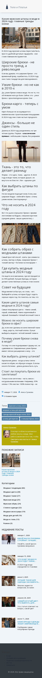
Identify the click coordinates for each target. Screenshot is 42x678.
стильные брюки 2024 (29, 419)
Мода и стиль (11, 519)
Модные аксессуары (14, 511)
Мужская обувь (12, 503)
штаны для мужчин (10, 419)
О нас (8, 656)
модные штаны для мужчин (14, 410)
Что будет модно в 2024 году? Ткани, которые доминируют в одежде (29, 562)
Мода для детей (12, 515)
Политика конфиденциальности (19, 660)
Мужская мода (11, 500)
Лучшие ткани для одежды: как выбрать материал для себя (28, 582)
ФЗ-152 (9, 663)
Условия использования (16, 658)
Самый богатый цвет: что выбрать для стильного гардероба (28, 603)
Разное (7, 523)
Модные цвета (11, 492)
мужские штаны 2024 (17, 406)
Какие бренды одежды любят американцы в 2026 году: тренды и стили (28, 625)
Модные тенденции (14, 488)
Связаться (10, 665)
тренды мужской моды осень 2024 (16, 414)
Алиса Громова (27, 392)
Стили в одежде (12, 507)
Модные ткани (11, 496)
